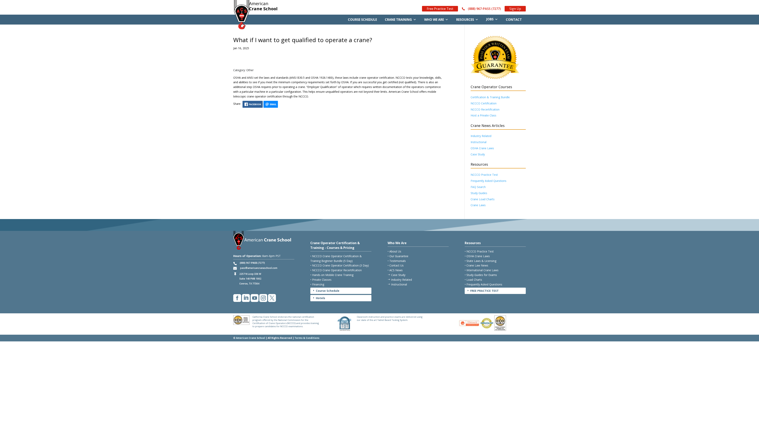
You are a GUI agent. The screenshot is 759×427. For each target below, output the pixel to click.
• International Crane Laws (481, 270)
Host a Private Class (483, 115)
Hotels (318, 298)
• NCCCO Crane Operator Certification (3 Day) (339, 265)
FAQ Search (478, 187)
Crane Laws (478, 205)
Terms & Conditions (307, 338)
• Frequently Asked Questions (483, 284)
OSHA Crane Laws (482, 148)
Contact (514, 19)
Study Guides (479, 193)
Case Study (478, 154)
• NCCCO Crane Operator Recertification (336, 270)
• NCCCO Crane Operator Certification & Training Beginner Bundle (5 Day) (336, 258)
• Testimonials (397, 261)
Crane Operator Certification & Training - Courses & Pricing (335, 245)
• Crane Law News (476, 265)
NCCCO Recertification (485, 109)
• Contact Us (396, 265)
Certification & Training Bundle (490, 97)
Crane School (263, 6)
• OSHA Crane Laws (477, 256)
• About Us (394, 251)
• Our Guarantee (398, 256)
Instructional (478, 142)
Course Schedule (362, 19)
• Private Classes (320, 280)
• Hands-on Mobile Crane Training (331, 275)
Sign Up (515, 9)
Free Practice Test (440, 9)
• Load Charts (473, 280)
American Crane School (250, 338)
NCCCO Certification (484, 103)
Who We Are (434, 19)
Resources (465, 19)
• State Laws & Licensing (480, 261)
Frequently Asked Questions (488, 181)
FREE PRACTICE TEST (483, 291)
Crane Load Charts (483, 199)
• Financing (317, 284)
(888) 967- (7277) (252, 263)
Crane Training (398, 19)
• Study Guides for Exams (481, 275)
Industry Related (481, 136)
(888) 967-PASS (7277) (484, 9)
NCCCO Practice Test (484, 175)
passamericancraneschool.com (258, 268)
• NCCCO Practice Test (479, 251)
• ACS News (395, 270)
